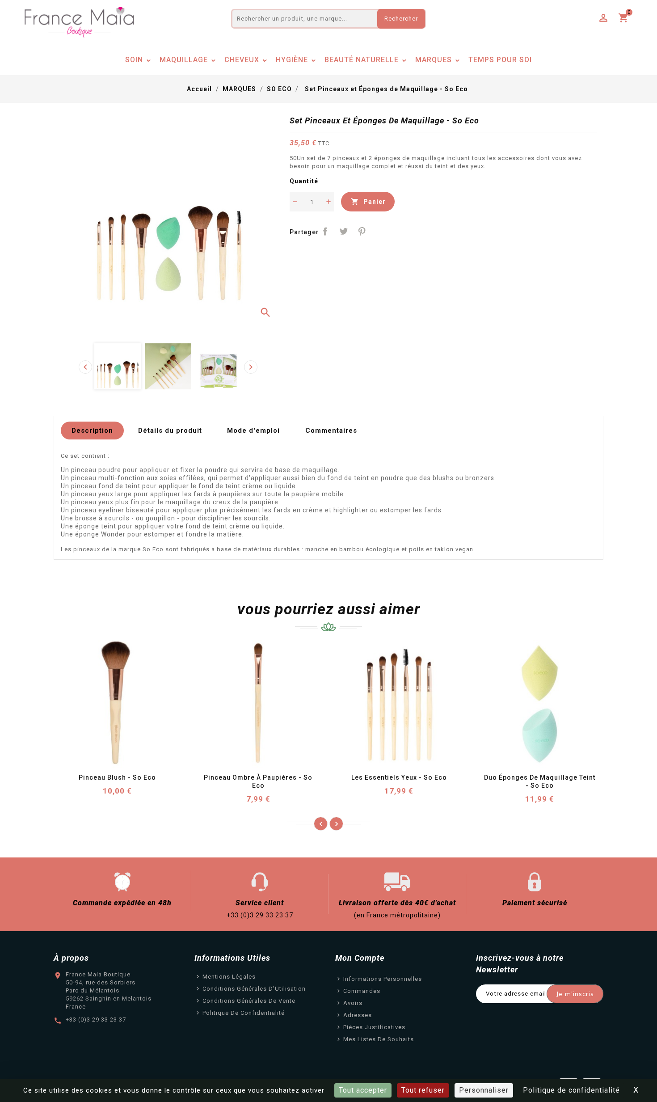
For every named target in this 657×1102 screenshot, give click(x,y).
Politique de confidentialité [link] (571, 1090)
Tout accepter (363, 1090)
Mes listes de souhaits (378, 1039)
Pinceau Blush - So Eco (117, 777)
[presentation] (85, 367)
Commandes (361, 991)
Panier (368, 202)
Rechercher (401, 18)
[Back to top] (639, 1071)
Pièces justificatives (374, 1027)
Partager (325, 231)
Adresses (357, 1015)
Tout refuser (423, 1090)
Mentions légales (229, 976)
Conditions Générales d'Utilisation (254, 988)
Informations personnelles (382, 978)
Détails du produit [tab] (170, 430)
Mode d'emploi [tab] (253, 430)
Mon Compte (359, 958)
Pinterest (361, 231)
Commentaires (331, 430)
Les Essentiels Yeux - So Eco (399, 777)
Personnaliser (484, 1090)
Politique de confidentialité (243, 1012)
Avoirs (352, 1003)
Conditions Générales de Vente (248, 1000)
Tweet (343, 231)
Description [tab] (92, 430)
